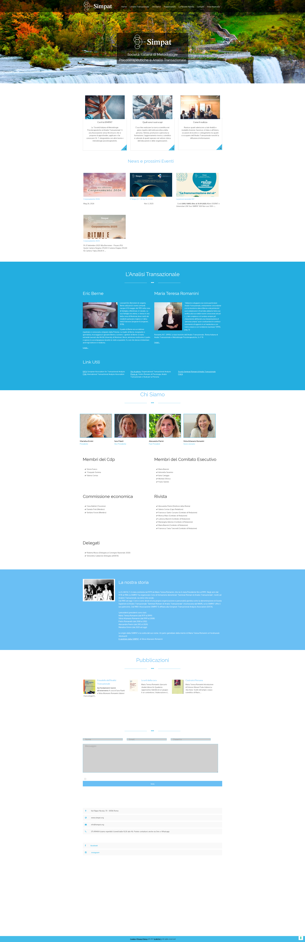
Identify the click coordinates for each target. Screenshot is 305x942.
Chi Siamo (156, 7)
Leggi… (85, 348)
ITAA (84, 374)
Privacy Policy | (142, 939)
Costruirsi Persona (194, 680)
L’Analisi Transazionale (139, 7)
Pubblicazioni (169, 7)
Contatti (200, 7)
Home (124, 7)
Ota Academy (135, 372)
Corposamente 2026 (91, 199)
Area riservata (213, 7)
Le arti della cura (149, 680)
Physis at (133, 374)
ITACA (180, 374)
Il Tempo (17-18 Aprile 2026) (141, 199)
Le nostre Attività (186, 7)
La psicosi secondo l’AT (185, 199)
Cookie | (133, 939)
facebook (94, 846)
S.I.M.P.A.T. (158, 939)
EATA (85, 372)
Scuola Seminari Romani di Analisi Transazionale (197, 372)
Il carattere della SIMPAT (129, 639)
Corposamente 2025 (91, 241)
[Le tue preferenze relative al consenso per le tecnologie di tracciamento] (301, 938)
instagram (95, 852)
